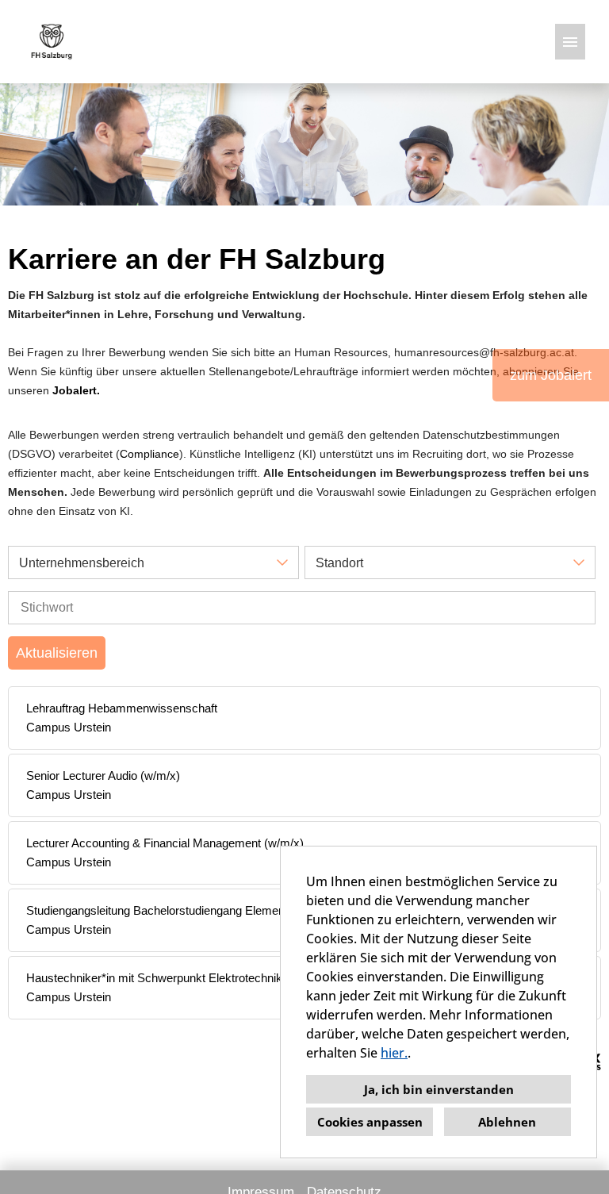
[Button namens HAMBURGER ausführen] (570, 42)
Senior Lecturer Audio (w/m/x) (103, 775)
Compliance (149, 453)
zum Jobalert (551, 375)
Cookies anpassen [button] (370, 1122)
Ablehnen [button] (507, 1122)
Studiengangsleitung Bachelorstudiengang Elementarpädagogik (188, 910)
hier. (394, 1053)
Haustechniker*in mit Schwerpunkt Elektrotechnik (154, 978)
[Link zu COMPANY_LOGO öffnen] (51, 41)
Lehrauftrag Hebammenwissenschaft (121, 708)
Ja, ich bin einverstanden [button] (439, 1089)
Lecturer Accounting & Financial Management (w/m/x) (165, 843)
